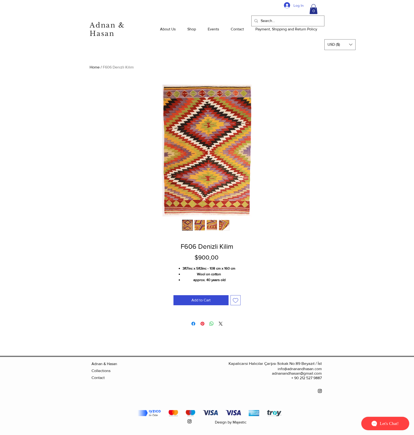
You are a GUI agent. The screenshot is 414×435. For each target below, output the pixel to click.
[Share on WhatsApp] (211, 324)
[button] (313, 9)
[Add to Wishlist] (235, 300)
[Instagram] (319, 391)
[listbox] (340, 44)
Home (95, 67)
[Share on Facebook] (193, 324)
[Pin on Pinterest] (202, 324)
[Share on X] (221, 324)
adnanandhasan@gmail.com (297, 373)
